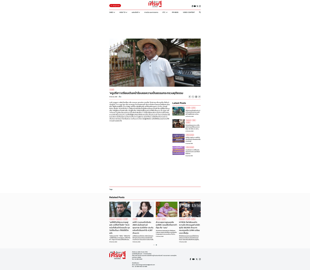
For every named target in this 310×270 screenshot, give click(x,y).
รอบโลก (193, 108)
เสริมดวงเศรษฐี (189, 135)
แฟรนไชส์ (135, 12)
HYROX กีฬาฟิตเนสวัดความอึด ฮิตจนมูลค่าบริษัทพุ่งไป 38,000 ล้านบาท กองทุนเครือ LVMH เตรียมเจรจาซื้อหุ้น (189, 227)
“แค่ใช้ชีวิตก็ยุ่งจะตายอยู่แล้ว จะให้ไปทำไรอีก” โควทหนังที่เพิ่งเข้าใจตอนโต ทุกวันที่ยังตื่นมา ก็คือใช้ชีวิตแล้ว (119, 227)
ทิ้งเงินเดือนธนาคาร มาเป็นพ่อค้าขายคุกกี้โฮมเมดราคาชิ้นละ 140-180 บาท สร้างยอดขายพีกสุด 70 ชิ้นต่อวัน (193, 128)
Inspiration (119, 219)
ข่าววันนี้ (112, 89)
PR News (175, 12)
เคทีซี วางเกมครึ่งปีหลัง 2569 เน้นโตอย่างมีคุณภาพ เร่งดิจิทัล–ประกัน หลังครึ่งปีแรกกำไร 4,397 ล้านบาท (143, 227)
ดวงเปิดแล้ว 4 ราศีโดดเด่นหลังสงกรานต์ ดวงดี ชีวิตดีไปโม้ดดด (193, 151)
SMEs (111, 12)
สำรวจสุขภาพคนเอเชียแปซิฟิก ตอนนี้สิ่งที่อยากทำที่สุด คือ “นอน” (166, 225)
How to (122, 12)
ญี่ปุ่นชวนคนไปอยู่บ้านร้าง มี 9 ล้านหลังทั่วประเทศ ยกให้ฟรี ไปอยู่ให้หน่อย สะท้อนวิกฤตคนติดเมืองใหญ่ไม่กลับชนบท (193, 114)
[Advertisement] (155, 26)
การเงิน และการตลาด (151, 12)
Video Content (189, 12)
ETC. (164, 12)
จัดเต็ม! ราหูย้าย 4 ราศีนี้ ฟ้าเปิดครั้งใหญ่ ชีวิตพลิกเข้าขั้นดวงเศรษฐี (193, 139)
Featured (188, 120)
